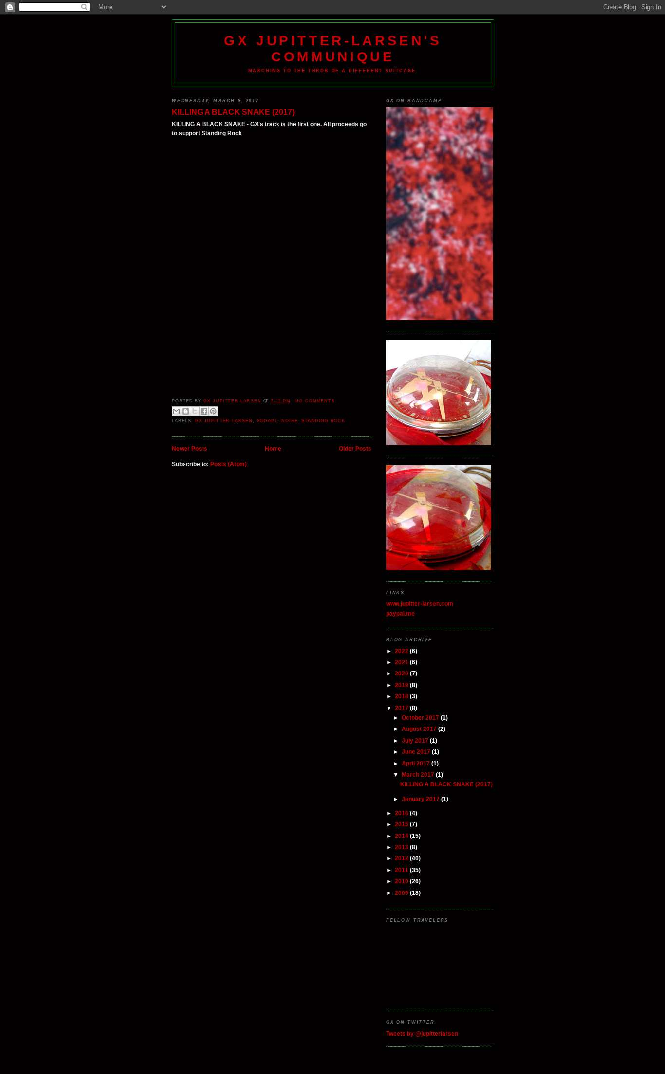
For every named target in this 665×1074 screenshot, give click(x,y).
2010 (402, 881)
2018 (402, 696)
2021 (402, 662)
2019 (402, 685)
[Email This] (176, 411)
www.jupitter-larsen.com (419, 604)
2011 (402, 870)
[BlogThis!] (185, 411)
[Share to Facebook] (204, 411)
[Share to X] (195, 411)
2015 (402, 824)
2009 (402, 893)
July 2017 (416, 740)
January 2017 (421, 799)
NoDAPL (267, 421)
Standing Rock (323, 421)
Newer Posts (189, 448)
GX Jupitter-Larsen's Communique (333, 48)
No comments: (316, 401)
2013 (402, 847)
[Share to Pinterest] (213, 411)
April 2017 (416, 763)
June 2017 (417, 751)
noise (289, 421)
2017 (402, 708)
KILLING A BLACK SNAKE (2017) (233, 112)
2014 (402, 836)
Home (273, 448)
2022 (402, 651)
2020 (402, 673)
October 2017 (421, 717)
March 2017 (419, 774)
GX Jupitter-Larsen (223, 421)
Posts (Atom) (228, 464)
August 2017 (420, 729)
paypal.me (400, 613)
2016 (402, 813)
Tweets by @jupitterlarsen (422, 1033)
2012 (402, 858)
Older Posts (355, 448)
